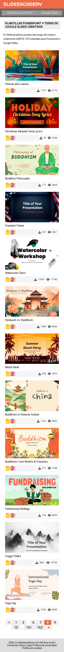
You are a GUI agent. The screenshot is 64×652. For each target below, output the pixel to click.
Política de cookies (32, 648)
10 (16, 627)
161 (29, 627)
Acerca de (49, 642)
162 (40, 627)
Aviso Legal (25, 645)
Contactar (12, 645)
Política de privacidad (44, 645)
